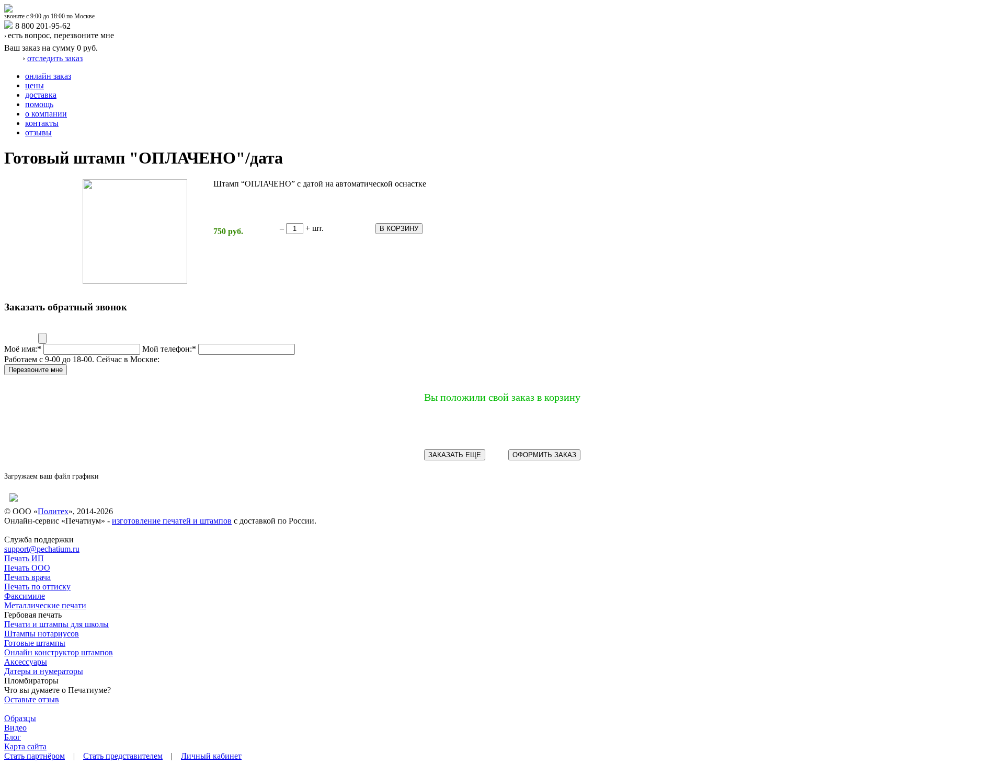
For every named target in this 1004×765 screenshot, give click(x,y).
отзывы (38, 132)
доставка (40, 94)
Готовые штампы (34, 643)
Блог (12, 737)
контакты (42, 123)
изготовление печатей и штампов (172, 520)
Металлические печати (45, 605)
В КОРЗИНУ (399, 229)
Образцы (20, 718)
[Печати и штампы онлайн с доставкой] (8, 9)
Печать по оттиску (37, 586)
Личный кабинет (211, 755)
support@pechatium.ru (41, 548)
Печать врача (27, 577)
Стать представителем (123, 755)
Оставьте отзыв (31, 699)
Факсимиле (24, 596)
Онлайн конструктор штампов (58, 652)
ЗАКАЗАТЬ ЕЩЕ (454, 455)
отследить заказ (55, 58)
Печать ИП (24, 558)
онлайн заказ (48, 76)
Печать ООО (27, 567)
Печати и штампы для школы (56, 624)
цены (34, 85)
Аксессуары (25, 661)
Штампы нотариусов (41, 633)
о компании (46, 113)
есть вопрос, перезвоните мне (61, 35)
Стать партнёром (34, 755)
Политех (53, 511)
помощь (39, 104)
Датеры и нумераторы (43, 671)
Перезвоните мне (35, 370)
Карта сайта (25, 746)
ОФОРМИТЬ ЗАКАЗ (544, 455)
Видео (15, 727)
